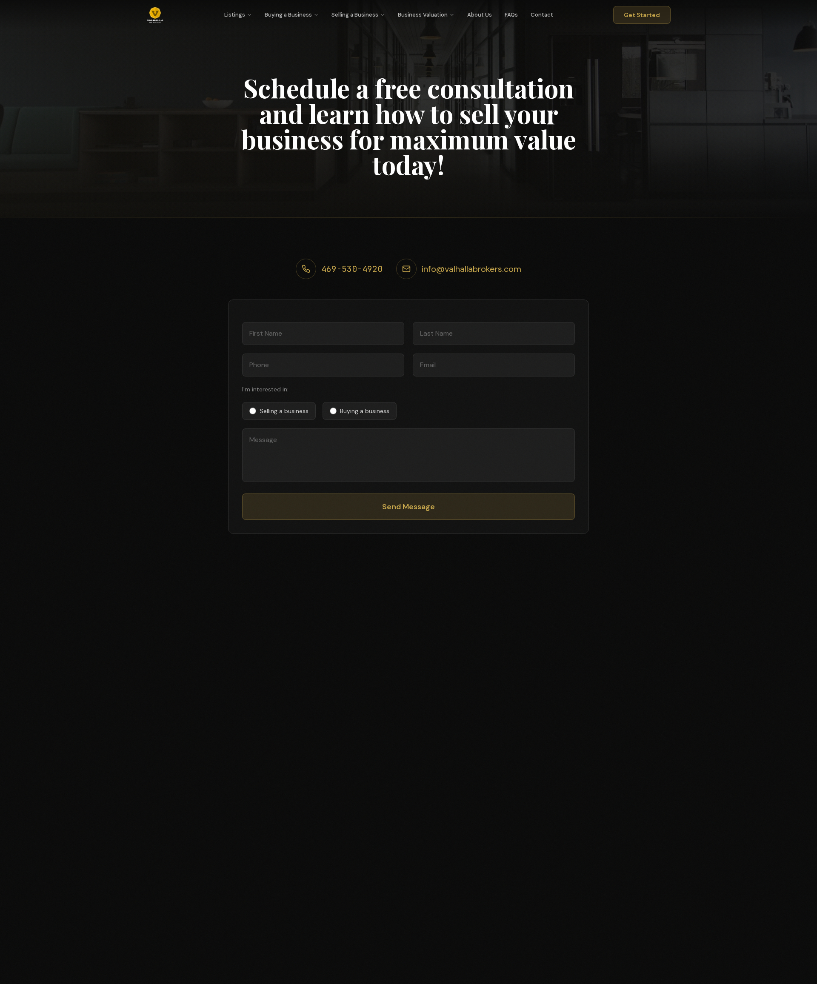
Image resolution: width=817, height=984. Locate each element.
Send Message (408, 507)
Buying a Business (288, 14)
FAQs (511, 14)
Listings (234, 14)
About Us (479, 14)
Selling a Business (354, 14)
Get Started (642, 15)
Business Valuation (423, 14)
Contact (542, 14)
